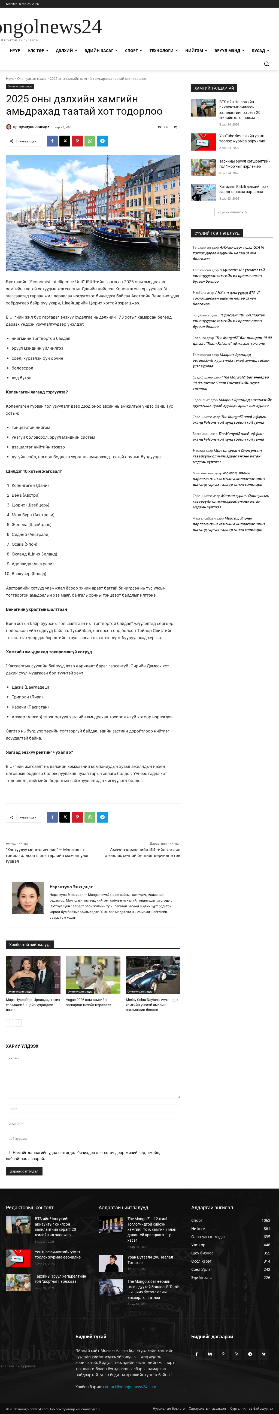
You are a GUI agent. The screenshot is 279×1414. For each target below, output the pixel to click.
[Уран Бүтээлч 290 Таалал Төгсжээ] (111, 1263)
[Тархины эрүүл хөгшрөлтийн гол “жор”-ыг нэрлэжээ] (203, 167)
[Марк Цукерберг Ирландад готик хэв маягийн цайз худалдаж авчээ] (33, 975)
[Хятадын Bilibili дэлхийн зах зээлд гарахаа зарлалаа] (203, 192)
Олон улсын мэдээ (31, 78)
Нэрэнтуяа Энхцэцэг (33, 127)
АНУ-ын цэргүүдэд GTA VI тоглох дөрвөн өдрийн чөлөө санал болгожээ (228, 253)
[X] (64, 141)
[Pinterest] (77, 141)
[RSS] (237, 1354)
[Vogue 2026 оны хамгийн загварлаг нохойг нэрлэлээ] (93, 975)
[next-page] (18, 1023)
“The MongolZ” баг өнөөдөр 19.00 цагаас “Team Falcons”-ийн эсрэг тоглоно (231, 383)
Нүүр (10, 78)
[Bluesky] (263, 1354)
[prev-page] (9, 1023)
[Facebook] (52, 141)
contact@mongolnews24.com (129, 1386)
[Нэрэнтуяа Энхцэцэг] (9, 127)
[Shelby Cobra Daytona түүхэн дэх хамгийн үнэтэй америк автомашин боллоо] (153, 975)
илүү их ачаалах (230, 212)
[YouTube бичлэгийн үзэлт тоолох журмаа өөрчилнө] (203, 142)
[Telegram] (102, 141)
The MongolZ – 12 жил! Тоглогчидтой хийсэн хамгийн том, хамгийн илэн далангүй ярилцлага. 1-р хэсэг (152, 1229)
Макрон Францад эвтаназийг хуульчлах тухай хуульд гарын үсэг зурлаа (231, 360)
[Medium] (210, 1354)
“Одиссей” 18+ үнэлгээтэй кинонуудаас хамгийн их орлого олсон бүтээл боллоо (229, 275)
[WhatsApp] (89, 141)
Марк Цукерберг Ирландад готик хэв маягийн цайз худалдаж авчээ (33, 1005)
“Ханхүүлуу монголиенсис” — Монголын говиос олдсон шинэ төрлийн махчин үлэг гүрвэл (47, 855)
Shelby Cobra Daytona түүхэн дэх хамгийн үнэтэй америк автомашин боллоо (152, 1005)
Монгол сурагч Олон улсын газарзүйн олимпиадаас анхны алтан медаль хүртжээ (227, 456)
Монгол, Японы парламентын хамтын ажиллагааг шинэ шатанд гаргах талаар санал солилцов (229, 479)
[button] (266, 63)
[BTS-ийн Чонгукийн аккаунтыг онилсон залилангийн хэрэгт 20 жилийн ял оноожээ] (203, 108)
